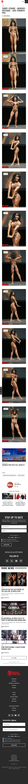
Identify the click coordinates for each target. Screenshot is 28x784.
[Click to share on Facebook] (1, 388)
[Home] (2, 2)
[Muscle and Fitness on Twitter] (11, 561)
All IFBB (14, 658)
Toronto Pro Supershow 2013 (9, 475)
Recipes (14, 687)
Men (14, 537)
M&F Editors (7, 16)
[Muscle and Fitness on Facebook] (7, 561)
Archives (14, 708)
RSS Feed (14, 701)
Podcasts (14, 698)
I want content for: (14, 535)
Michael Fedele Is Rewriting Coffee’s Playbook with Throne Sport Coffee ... (20, 505)
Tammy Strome (21, 475)
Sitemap (14, 710)
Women (18, 537)
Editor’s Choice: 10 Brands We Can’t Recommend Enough (7, 504)
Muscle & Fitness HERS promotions (12, 739)
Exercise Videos (14, 696)
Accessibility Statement (14, 760)
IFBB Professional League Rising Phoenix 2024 (13, 648)
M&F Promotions (8, 738)
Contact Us (14, 755)
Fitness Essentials (7, 501)
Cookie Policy (14, 759)
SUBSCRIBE (6, 544)
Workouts (14, 678)
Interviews (20, 501)
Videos (14, 694)
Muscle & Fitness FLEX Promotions (11, 541)
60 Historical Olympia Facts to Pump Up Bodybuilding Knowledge (13, 619)
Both (10, 537)
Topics (13, 692)
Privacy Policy (14, 757)
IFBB (3, 5)
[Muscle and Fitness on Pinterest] (21, 561)
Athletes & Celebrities (14, 683)
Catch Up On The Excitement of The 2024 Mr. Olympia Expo (12, 590)
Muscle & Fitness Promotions (9, 539)
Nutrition (14, 681)
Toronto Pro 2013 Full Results (13, 465)
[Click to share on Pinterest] (1, 393)
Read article (5, 597)
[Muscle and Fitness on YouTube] (16, 561)
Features (14, 685)
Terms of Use (14, 756)
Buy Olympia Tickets (14, 706)
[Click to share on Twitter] (1, 390)
